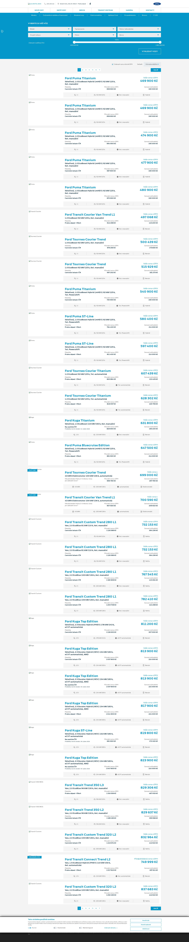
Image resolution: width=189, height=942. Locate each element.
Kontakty (150, 10)
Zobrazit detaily (110, 928)
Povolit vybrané (146, 924)
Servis (82, 10)
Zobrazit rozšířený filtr (36, 43)
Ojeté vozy (61, 10)
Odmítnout (145, 929)
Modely (34, 15)
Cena (117, 40)
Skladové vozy (79, 15)
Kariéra (129, 10)
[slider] (74, 42)
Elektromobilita (96, 15)
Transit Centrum (105, 10)
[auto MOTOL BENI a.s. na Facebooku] (91, 4)
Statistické (61, 928)
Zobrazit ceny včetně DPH (123, 64)
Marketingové (88, 928)
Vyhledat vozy (150, 51)
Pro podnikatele (130, 15)
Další (156, 70)
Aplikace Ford (113, 15)
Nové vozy (39, 10)
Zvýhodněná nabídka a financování (55, 15)
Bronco (144, 15)
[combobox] (50, 29)
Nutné (34, 928)
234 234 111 (50, 4)
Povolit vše (145, 920)
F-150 (156, 15)
